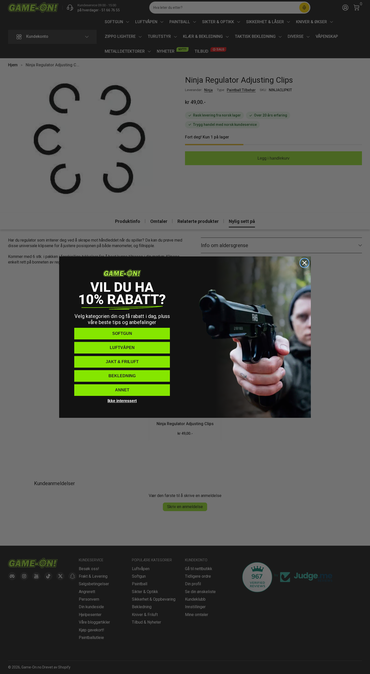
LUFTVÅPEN (122, 347)
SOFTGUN (122, 333)
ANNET (122, 390)
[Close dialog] (304, 262)
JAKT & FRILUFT (122, 362)
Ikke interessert (122, 401)
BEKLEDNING (122, 376)
